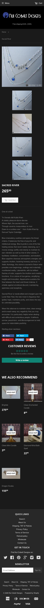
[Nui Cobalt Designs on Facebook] (12, 558)
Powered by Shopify (32, 593)
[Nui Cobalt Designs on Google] (25, 558)
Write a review (22, 360)
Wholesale (22, 539)
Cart (40, 3)
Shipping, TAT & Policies (22, 525)
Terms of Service (22, 532)
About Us (22, 522)
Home (4, 32)
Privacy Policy (22, 529)
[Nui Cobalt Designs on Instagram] (32, 558)
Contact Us (22, 542)
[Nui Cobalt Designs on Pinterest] (19, 558)
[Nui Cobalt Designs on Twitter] (5, 558)
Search (22, 519)
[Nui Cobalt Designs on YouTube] (38, 558)
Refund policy (22, 536)
